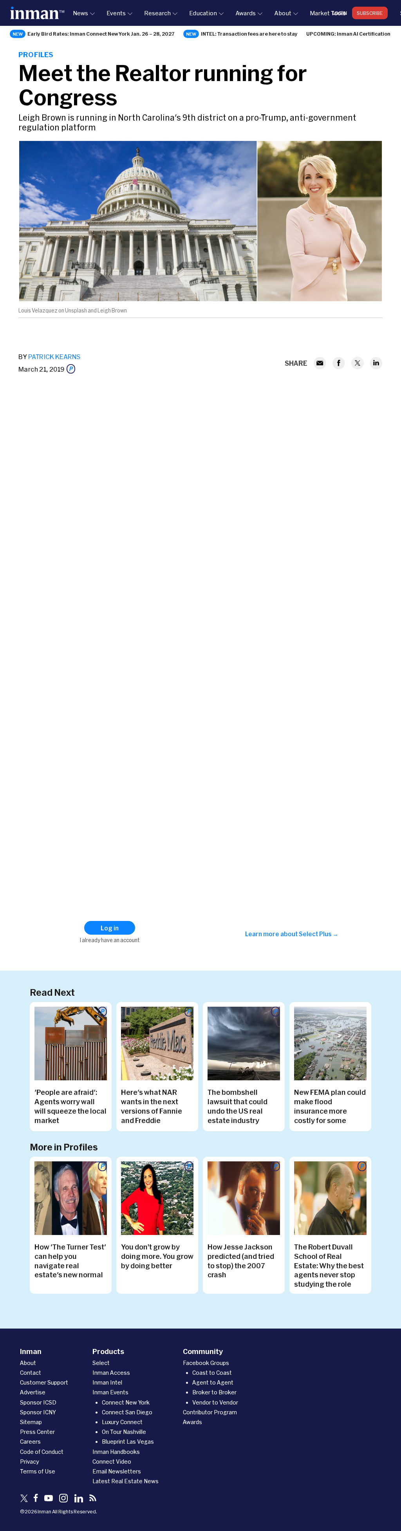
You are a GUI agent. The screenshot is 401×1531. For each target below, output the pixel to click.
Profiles (35, 54)
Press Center (37, 1431)
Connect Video (111, 1461)
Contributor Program (210, 1412)
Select (101, 1362)
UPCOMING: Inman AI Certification (348, 34)
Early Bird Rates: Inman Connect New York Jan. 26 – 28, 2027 (101, 34)
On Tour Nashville (124, 1431)
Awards (245, 12)
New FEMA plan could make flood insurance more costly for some (330, 1106)
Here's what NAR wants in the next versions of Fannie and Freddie (151, 1106)
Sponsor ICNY (38, 1412)
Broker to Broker (214, 1392)
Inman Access (111, 1372)
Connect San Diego (127, 1412)
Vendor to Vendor (215, 1402)
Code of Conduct (41, 1451)
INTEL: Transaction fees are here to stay (249, 34)
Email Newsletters (116, 1471)
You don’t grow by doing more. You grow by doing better (157, 1256)
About (282, 12)
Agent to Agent (212, 1382)
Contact (30, 1372)
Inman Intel (107, 1382)
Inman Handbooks (116, 1451)
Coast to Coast (212, 1372)
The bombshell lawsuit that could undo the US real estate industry (237, 1106)
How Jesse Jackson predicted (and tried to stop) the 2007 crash (241, 1260)
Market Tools (328, 12)
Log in (339, 13)
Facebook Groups (206, 1362)
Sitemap (31, 1422)
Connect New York (126, 1402)
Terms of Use (37, 1471)
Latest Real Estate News (125, 1481)
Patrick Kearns (54, 356)
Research (157, 12)
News (80, 12)
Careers (30, 1441)
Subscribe (370, 13)
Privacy (29, 1461)
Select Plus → (318, 933)
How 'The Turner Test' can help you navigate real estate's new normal (70, 1260)
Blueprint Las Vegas (128, 1441)
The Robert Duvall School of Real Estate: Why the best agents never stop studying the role (329, 1265)
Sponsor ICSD (38, 1402)
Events (116, 12)
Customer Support (44, 1382)
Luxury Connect (122, 1422)
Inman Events (110, 1392)
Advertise (32, 1392)
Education (203, 12)
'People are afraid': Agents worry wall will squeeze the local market (70, 1106)
